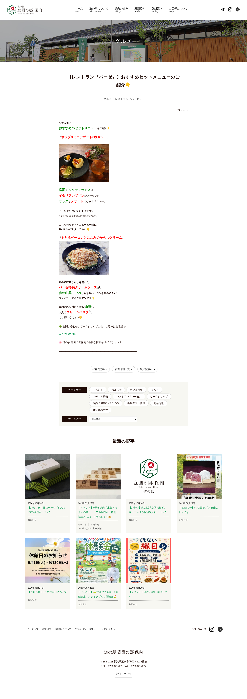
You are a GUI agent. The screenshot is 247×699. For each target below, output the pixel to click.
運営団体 (46, 629)
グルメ (155, 389)
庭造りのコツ (100, 410)
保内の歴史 (121, 10)
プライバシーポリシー (86, 629)
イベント (98, 389)
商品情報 (159, 403)
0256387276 (68, 334)
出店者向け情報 (136, 403)
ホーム (79, 10)
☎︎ (60, 334)
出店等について (178, 10)
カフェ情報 (136, 389)
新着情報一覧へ (123, 369)
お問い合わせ (108, 629)
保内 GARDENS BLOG (106, 403)
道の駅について (98, 10)
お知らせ (116, 389)
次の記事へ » (147, 369)
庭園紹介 (139, 10)
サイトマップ (31, 629)
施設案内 (157, 10)
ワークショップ (159, 396)
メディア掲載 (100, 396)
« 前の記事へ (99, 369)
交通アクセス (123, 674)
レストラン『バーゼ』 (129, 396)
